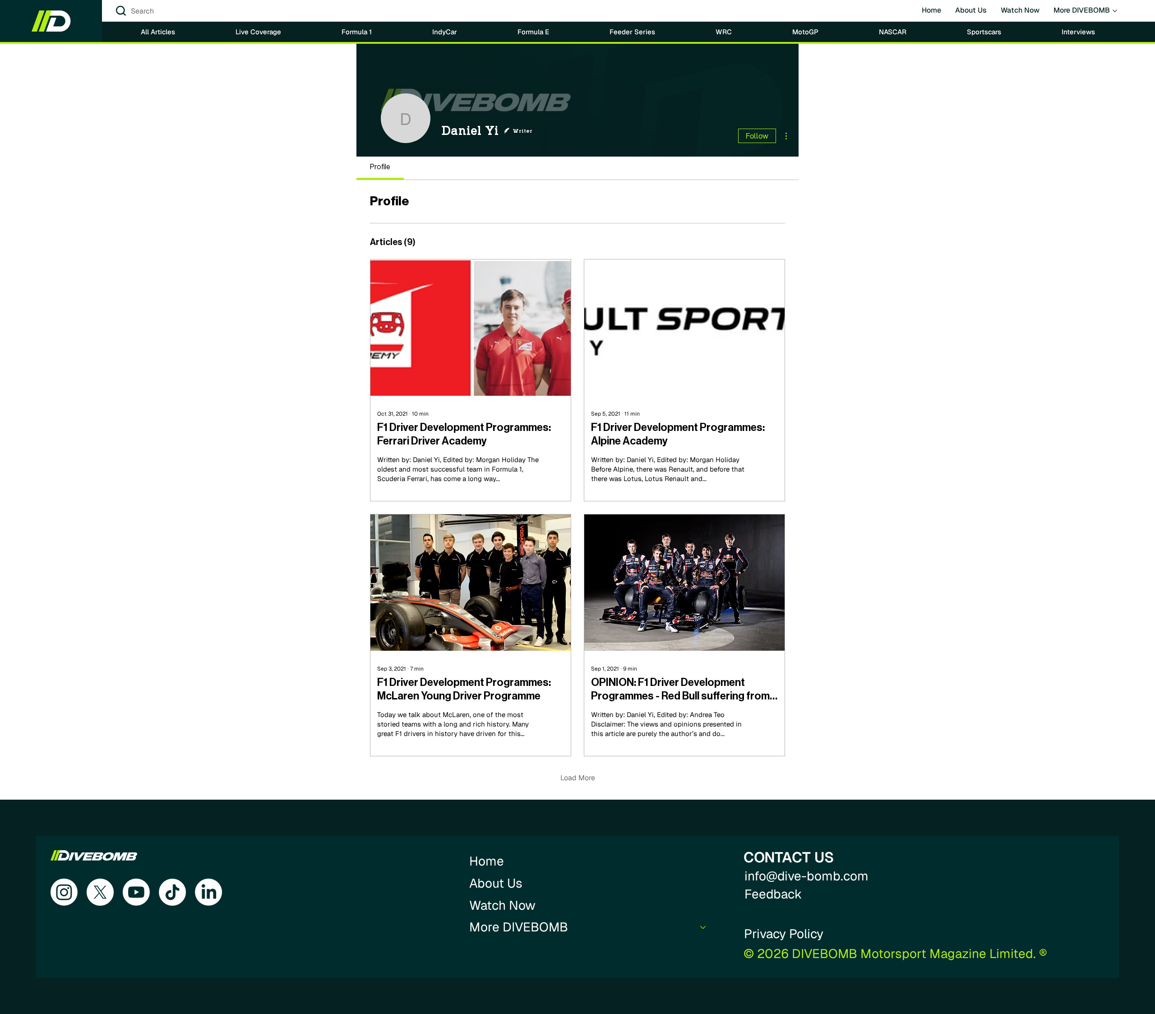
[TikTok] (172, 892)
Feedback (773, 894)
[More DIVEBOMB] (703, 927)
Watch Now (502, 905)
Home (486, 861)
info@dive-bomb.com (806, 876)
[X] (100, 892)
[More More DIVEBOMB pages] (1115, 11)
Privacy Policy (783, 934)
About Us (495, 883)
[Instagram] (64, 892)
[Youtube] (136, 892)
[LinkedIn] (208, 892)
